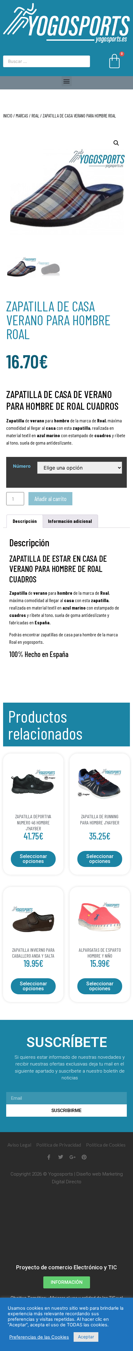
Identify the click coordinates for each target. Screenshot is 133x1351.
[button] (67, 81)
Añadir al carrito (50, 498)
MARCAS (22, 115)
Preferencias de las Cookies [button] (39, 1337)
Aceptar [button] (86, 1336)
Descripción (25, 521)
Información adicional (70, 521)
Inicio (7, 115)
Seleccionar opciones (33, 858)
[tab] (24, 521)
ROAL (35, 115)
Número (22, 466)
